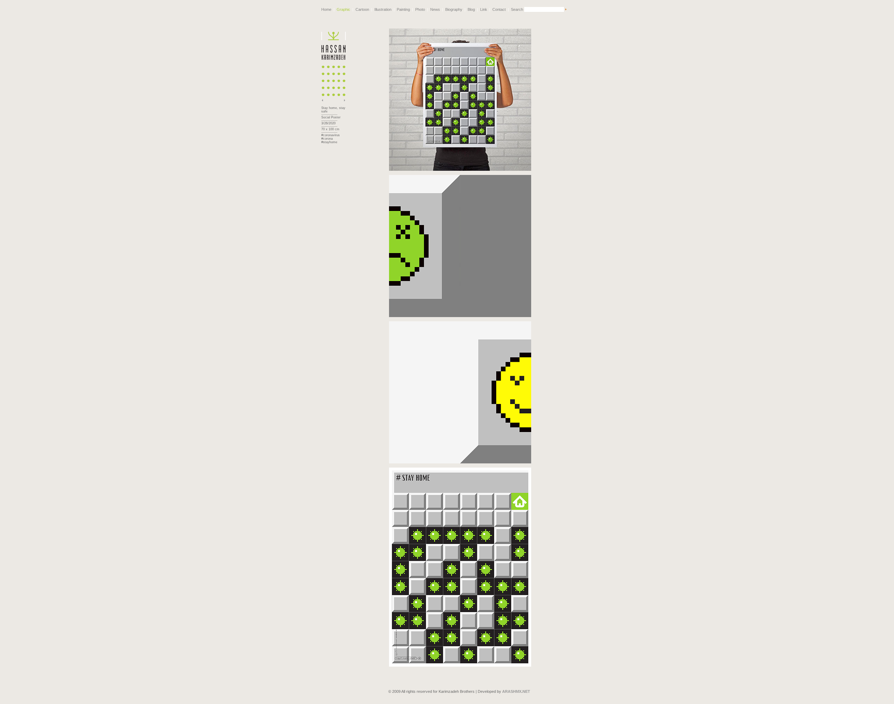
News (435, 9)
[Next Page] (344, 102)
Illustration (382, 9)
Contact (499, 9)
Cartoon (362, 9)
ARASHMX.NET (516, 691)
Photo (420, 9)
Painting (403, 9)
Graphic (343, 9)
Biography (453, 9)
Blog (471, 9)
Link (483, 9)
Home (326, 9)
